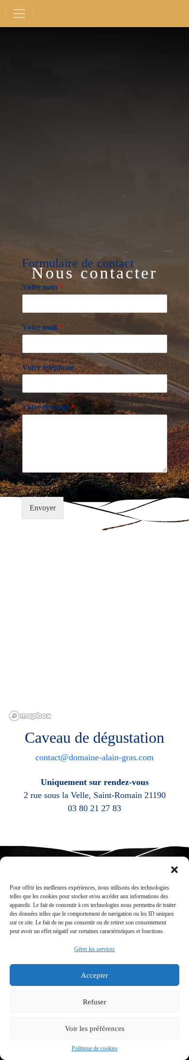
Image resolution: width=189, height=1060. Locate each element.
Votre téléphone (48, 367)
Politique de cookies (95, 1048)
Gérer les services (94, 949)
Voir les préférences (95, 1028)
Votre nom (42, 287)
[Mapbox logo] (30, 716)
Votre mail (42, 327)
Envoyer (43, 508)
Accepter (94, 975)
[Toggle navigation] (19, 13)
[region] (94, 627)
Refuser (94, 1002)
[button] (174, 869)
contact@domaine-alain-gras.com (94, 757)
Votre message (48, 407)
